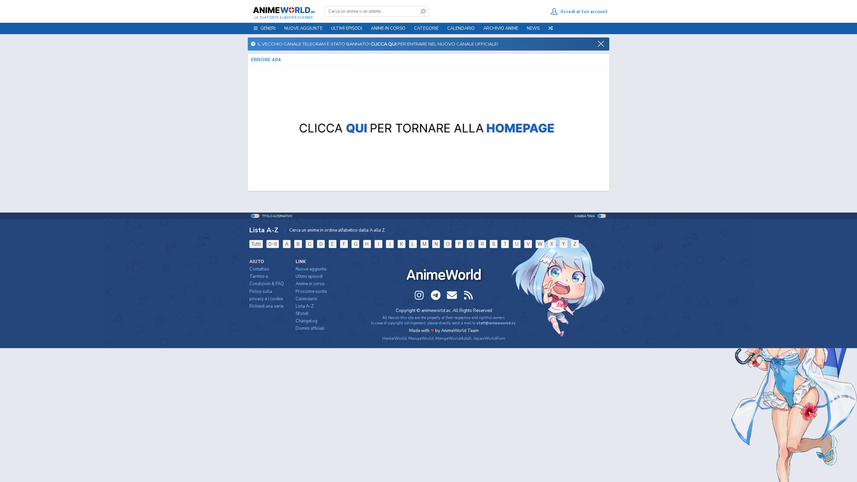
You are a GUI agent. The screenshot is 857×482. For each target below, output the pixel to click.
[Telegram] (435, 295)
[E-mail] (452, 295)
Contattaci (259, 269)
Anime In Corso (388, 28)
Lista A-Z (305, 306)
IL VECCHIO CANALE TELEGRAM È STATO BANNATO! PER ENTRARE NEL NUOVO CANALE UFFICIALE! (376, 44)
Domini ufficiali (310, 328)
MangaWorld (421, 338)
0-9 (272, 244)
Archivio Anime (500, 28)
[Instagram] (419, 295)
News (533, 28)
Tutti (256, 244)
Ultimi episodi (346, 28)
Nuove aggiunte (303, 28)
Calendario (461, 28)
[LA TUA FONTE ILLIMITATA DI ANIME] (283, 10)
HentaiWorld (394, 338)
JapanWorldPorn (489, 338)
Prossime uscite (311, 292)
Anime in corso (310, 284)
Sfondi (302, 314)
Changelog (306, 321)
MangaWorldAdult (453, 338)
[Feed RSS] (468, 295)
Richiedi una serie (266, 306)
